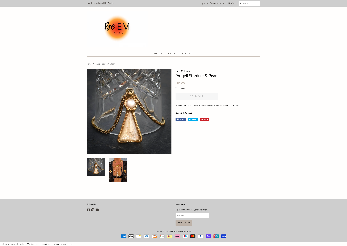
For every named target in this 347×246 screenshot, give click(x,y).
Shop (171, 53)
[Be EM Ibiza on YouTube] (97, 210)
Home (158, 53)
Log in (202, 3)
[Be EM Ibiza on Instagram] (92, 210)
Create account (217, 3)
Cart (233, 3)
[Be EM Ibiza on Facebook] (88, 210)
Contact (187, 53)
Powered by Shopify (185, 231)
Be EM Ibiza (173, 231)
